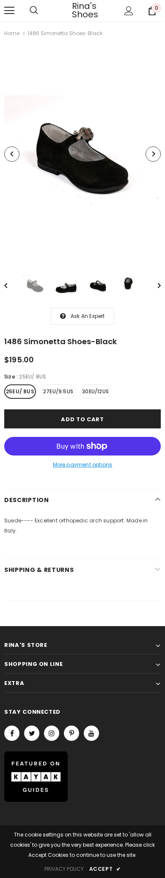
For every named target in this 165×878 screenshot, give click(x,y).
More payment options (83, 464)
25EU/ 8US (20, 391)
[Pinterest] (71, 733)
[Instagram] (51, 733)
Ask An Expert (88, 316)
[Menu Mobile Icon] (9, 11)
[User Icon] (128, 10)
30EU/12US (95, 391)
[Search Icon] (34, 10)
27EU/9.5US (58, 391)
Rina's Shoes (82, 10)
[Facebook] (11, 733)
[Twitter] (31, 733)
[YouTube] (91, 733)
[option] (82, 154)
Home (11, 33)
